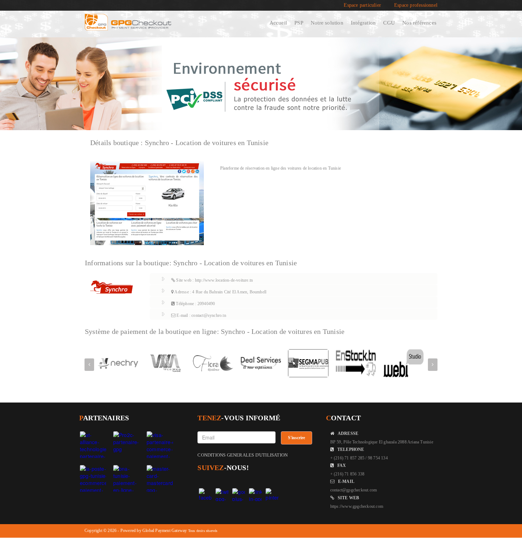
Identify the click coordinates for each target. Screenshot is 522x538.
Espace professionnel (415, 5)
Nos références (419, 23)
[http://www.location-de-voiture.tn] (147, 202)
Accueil (278, 23)
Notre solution (327, 23)
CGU (389, 23)
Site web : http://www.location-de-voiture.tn (214, 280)
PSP (298, 23)
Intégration (363, 23)
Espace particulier (362, 5)
